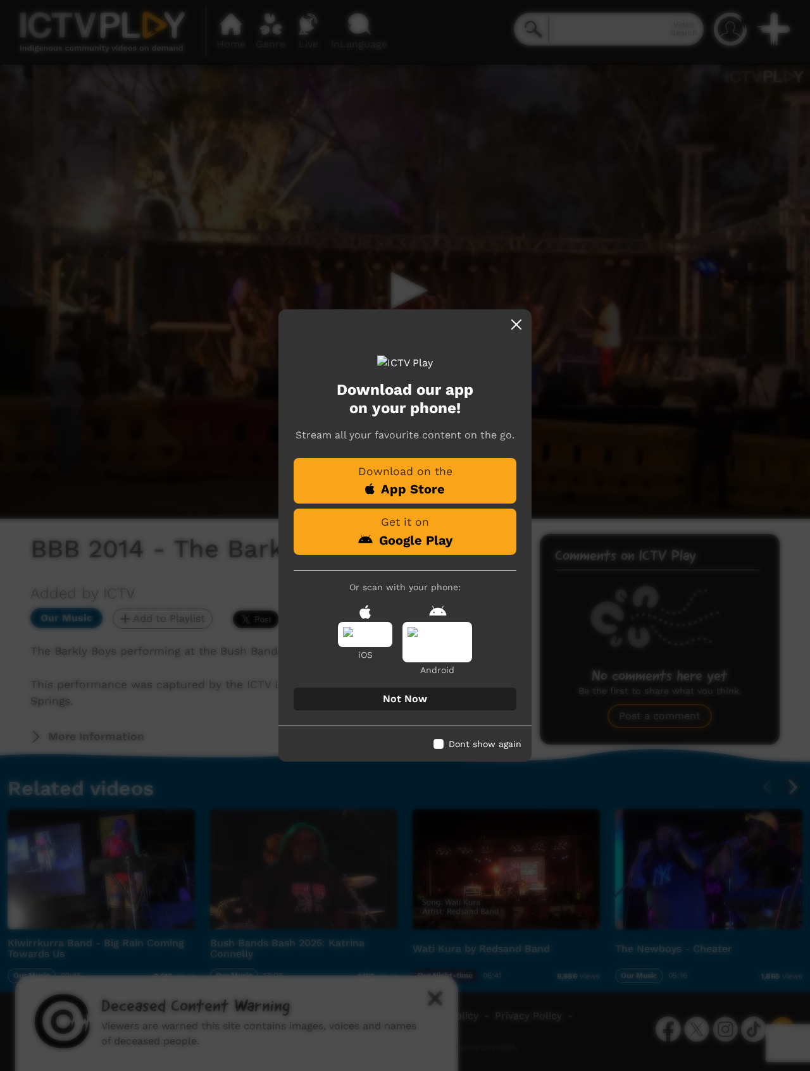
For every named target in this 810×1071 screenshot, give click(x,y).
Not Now (405, 699)
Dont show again (485, 744)
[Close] (516, 324)
